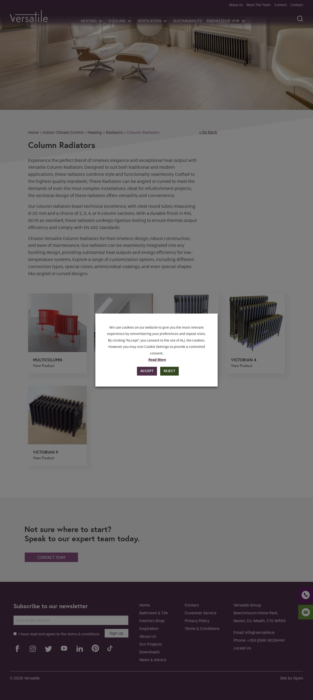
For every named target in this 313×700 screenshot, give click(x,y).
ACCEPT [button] (147, 371)
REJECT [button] (169, 371)
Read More (157, 360)
